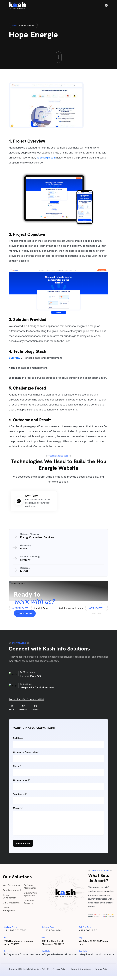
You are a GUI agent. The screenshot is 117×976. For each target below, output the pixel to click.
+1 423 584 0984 (52, 930)
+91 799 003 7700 (30, 675)
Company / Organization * (26, 752)
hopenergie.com (46, 157)
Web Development (12, 885)
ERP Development (11, 902)
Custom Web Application (30, 894)
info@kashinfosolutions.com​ (22, 954)
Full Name (18, 738)
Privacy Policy (60, 969)
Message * (18, 808)
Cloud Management (9, 909)
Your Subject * (20, 794)
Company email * (21, 780)
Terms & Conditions (81, 969)
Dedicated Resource (29, 902)
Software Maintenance (30, 886)
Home (15, 25)
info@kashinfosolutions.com (37, 687)
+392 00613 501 (89, 930)
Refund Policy (102, 969)
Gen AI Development (9, 896)
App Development (12, 890)
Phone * (17, 766)
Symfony (14, 357)
